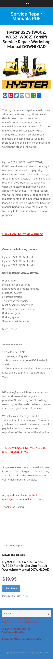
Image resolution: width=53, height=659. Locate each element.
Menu (26, 3)
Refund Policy (34, 618)
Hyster (25, 596)
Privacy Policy (19, 618)
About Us (6, 618)
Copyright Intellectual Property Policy (19, 622)
